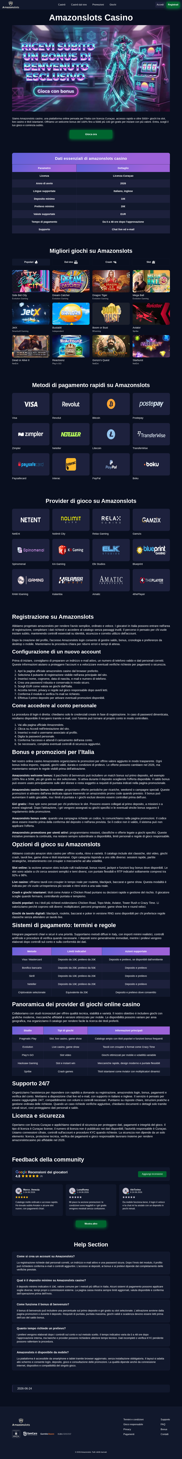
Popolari (28, 262)
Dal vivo (68, 262)
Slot (149, 262)
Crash (109, 262)
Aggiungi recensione (152, 1174)
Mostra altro (91, 1223)
